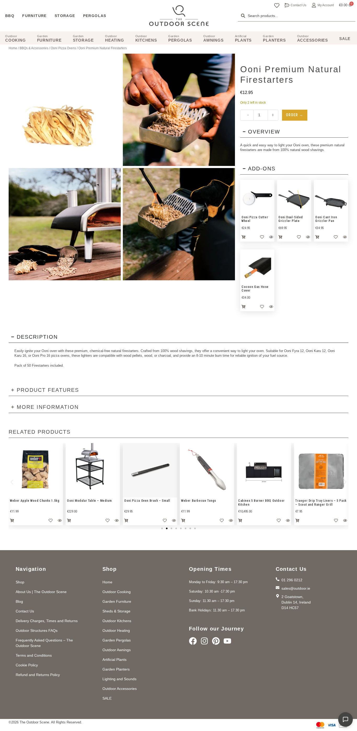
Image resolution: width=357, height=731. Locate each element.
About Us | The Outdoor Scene (41, 592)
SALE (107, 698)
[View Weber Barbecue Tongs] (207, 470)
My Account (326, 5)
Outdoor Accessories (119, 689)
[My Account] (314, 5)
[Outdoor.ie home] (179, 15)
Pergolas (94, 16)
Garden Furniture (116, 601)
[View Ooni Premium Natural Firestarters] (179, 110)
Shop (20, 582)
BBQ (9, 16)
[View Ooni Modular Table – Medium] (93, 470)
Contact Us (298, 5)
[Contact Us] (287, 5)
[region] (257, 197)
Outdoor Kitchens (116, 621)
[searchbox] (296, 15)
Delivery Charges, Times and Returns (47, 621)
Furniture (34, 16)
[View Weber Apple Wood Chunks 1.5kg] (36, 470)
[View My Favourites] (276, 5)
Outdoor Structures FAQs (36, 630)
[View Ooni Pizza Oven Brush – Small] (150, 470)
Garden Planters (116, 669)
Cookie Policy (27, 665)
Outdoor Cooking (116, 592)
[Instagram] (204, 641)
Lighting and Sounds (119, 679)
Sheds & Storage (116, 611)
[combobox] (296, 15)
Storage (65, 16)
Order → (294, 115)
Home (13, 48)
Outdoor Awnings (116, 650)
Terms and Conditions (34, 655)
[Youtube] (227, 641)
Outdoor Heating (116, 630)
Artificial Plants (114, 659)
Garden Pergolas (116, 640)
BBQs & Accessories (34, 48)
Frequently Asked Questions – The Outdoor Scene (44, 643)
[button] (12, 482)
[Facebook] (193, 641)
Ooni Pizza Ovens (63, 48)
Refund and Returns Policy (38, 675)
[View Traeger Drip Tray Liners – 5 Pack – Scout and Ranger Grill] (321, 470)
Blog (19, 601)
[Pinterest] (216, 641)
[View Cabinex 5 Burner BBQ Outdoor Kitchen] (264, 470)
